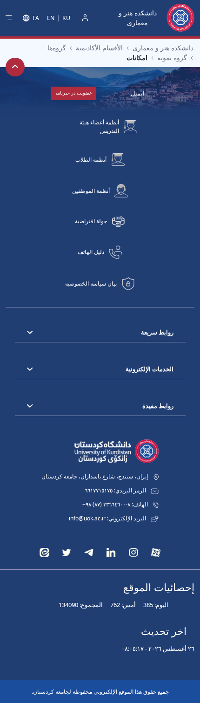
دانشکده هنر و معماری (138, 17)
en (50, 18)
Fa (36, 18)
